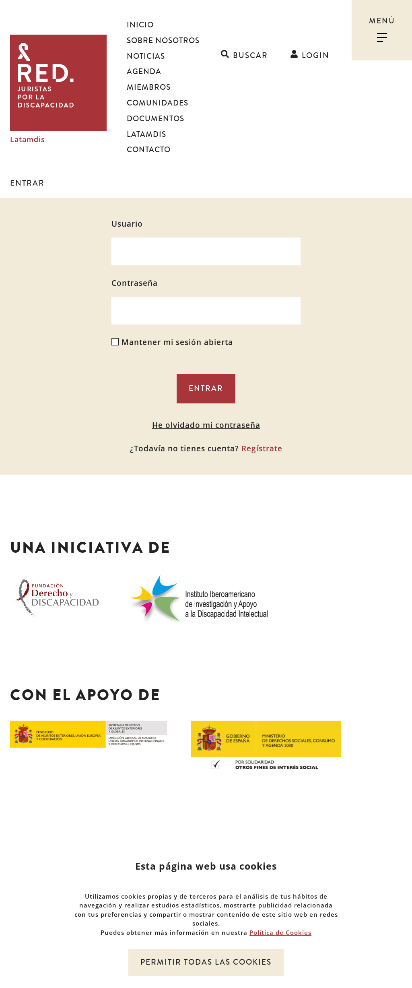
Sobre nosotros (163, 40)
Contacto (149, 149)
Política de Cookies (280, 932)
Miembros (149, 87)
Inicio (140, 25)
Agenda (144, 71)
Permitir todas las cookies (206, 962)
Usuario (127, 224)
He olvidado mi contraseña (206, 425)
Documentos (155, 118)
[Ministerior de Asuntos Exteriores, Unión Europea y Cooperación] (88, 733)
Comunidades (157, 103)
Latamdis (27, 139)
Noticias (146, 56)
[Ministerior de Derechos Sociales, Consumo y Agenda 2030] (266, 744)
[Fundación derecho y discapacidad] (57, 597)
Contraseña (134, 283)
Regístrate (261, 448)
